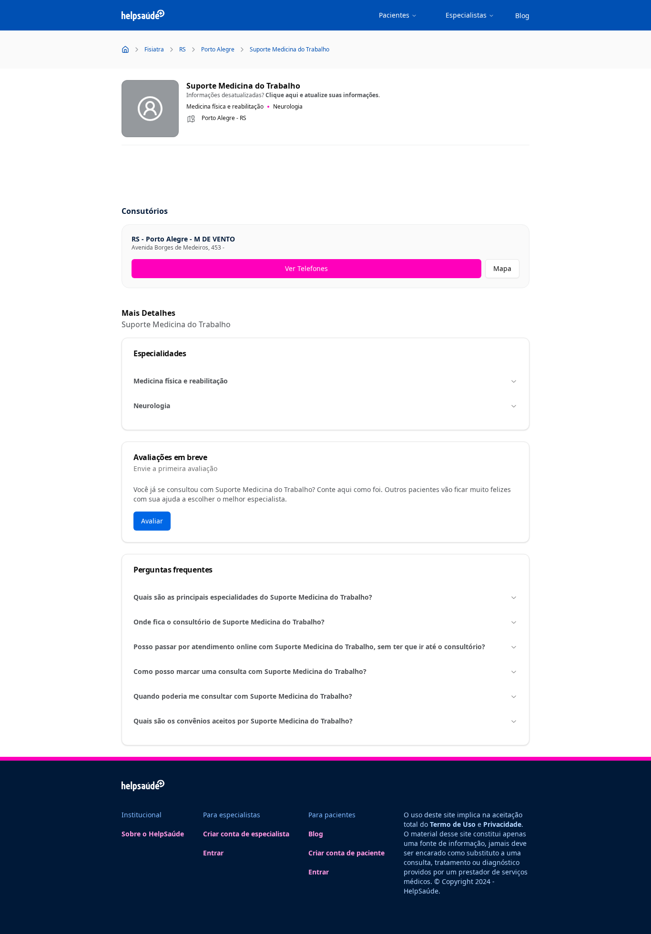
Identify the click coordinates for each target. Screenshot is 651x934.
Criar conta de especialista (246, 833)
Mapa (502, 268)
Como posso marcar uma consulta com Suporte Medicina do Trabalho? (249, 671)
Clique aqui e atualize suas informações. (322, 95)
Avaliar (152, 520)
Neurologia (151, 405)
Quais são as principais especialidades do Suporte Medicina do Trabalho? (252, 597)
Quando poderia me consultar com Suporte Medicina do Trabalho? (242, 696)
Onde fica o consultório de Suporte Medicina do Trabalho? (229, 621)
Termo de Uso (453, 824)
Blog (522, 15)
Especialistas (466, 15)
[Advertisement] (325, 176)
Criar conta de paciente (346, 852)
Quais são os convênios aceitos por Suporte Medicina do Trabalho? (243, 720)
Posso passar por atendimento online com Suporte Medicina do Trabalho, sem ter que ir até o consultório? (309, 646)
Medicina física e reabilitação (180, 380)
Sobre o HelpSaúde (153, 833)
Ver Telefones (306, 268)
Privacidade (502, 824)
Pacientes (394, 15)
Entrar (213, 852)
